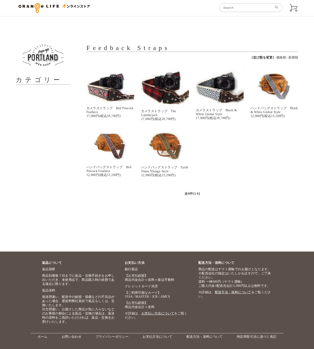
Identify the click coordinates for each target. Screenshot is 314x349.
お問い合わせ (71, 336)
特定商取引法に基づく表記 (256, 336)
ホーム (43, 336)
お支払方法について (157, 336)
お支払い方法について (157, 313)
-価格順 (280, 57)
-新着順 (292, 57)
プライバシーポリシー (112, 336)
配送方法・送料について (233, 292)
